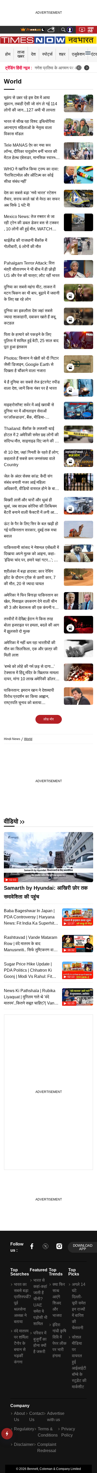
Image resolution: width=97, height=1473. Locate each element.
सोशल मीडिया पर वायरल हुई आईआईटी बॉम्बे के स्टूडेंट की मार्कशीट (79, 1362)
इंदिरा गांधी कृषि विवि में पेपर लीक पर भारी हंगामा (59, 1340)
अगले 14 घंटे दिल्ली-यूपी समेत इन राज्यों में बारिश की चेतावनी (79, 1306)
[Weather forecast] (52, 29)
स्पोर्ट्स (47, 54)
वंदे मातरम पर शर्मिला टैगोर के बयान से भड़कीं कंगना (21, 1346)
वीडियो (11, 821)
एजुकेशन (78, 54)
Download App (82, 1247)
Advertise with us (55, 1416)
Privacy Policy (68, 1432)
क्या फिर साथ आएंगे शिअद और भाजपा (59, 1300)
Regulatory (24, 1429)
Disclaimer (24, 1444)
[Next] (86, 67)
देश (33, 54)
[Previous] (78, 67)
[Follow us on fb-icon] (32, 1247)
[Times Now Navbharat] (48, 40)
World (28, 739)
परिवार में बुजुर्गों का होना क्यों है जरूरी (40, 1342)
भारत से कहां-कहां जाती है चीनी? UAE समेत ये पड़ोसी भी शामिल (40, 1302)
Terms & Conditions (48, 1432)
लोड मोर (48, 719)
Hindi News (12, 739)
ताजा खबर (21, 54)
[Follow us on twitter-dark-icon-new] (45, 1247)
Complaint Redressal (46, 1447)
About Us (19, 1416)
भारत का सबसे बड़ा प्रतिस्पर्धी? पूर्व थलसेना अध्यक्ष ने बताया (21, 1303)
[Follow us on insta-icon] (59, 1247)
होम (7, 54)
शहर (62, 54)
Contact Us (36, 1416)
